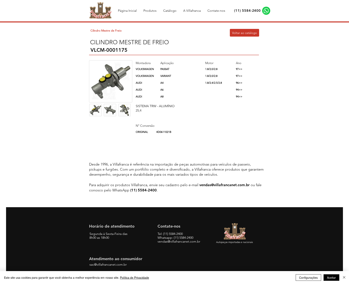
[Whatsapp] (266, 11)
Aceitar (331, 278)
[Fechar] (344, 277)
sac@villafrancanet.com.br (108, 264)
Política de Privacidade (134, 278)
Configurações (308, 278)
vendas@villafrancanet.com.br (224, 185)
